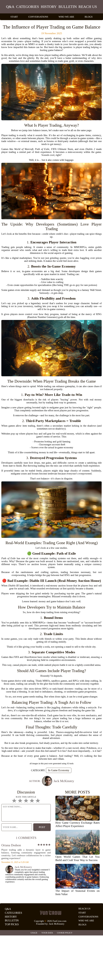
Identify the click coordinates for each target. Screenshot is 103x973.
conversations (38, 16)
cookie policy (64, 933)
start (14, 16)
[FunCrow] (50, 912)
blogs (89, 16)
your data (47, 933)
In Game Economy (58, 770)
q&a (10, 7)
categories (27, 7)
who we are (66, 16)
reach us (87, 7)
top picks (12, 924)
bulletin (67, 7)
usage (34, 933)
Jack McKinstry (56, 923)
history (49, 7)
